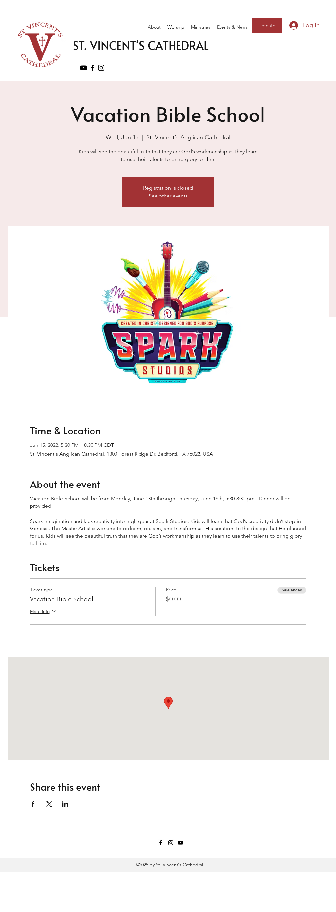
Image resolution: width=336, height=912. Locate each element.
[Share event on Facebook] (33, 804)
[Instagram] (170, 842)
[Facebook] (92, 68)
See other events (168, 196)
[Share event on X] (49, 804)
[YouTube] (83, 68)
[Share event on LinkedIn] (65, 804)
